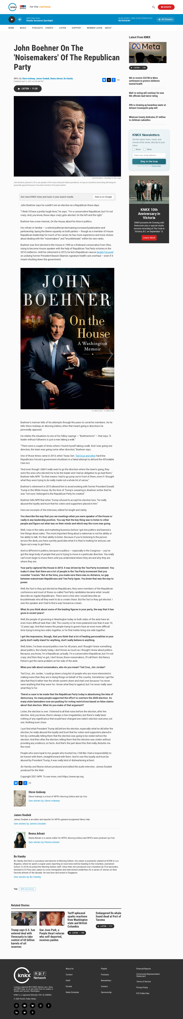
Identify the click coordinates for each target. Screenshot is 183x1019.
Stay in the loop (149, 161)
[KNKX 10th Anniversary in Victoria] (149, 190)
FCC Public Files (142, 993)
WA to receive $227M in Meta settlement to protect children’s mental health (144, 80)
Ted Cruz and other (85, 455)
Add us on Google (103, 197)
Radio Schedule (72, 992)
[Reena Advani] (20, 840)
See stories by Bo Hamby (27, 877)
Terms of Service (143, 982)
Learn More (149, 237)
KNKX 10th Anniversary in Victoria (149, 214)
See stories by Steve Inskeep (44, 800)
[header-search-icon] (153, 7)
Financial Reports (143, 969)
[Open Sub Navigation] (16, 28)
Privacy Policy (156, 166)
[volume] (20, 20)
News (11, 28)
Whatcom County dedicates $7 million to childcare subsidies (147, 118)
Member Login (94, 28)
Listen (62, 28)
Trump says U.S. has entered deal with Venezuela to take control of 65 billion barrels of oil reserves (23, 938)
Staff (68, 981)
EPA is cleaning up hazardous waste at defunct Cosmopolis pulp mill (147, 106)
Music (23, 28)
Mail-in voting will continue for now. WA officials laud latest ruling (146, 94)
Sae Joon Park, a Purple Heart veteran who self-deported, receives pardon (51, 935)
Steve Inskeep (28, 78)
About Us (70, 969)
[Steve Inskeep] (20, 798)
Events (49, 28)
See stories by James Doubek (30, 823)
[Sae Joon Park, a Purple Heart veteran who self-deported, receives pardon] (52, 918)
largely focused (105, 252)
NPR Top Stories (27, 889)
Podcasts (37, 28)
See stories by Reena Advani (44, 842)
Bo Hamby (68, 78)
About (108, 28)
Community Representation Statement (148, 975)
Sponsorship (106, 992)
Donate (167, 7)
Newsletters (106, 981)
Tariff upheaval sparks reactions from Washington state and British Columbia (78, 919)
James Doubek (42, 78)
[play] (12, 19)
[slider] (24, 19)
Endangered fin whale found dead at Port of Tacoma (108, 916)
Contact (69, 975)
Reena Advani (56, 78)
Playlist (104, 969)
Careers (104, 986)
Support (76, 28)
